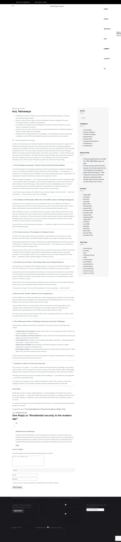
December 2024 (88, 235)
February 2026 (87, 206)
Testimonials (44, 512)
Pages (106, 19)
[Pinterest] (101, 2)
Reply (17, 445)
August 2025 (87, 219)
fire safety (86, 250)
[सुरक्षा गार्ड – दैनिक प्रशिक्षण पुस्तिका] (93, 159)
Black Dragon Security (28, 527)
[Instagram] (98, 2)
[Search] (106, 2)
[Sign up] (88, 512)
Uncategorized (87, 145)
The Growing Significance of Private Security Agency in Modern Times (45, 409)
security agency (87, 259)
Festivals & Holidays (89, 134)
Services (107, 29)
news (84, 253)
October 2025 (87, 215)
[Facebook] (84, 2)
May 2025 (86, 226)
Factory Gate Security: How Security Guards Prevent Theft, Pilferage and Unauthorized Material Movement (74, 518)
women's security (88, 271)
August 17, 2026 (99, 172)
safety (85, 257)
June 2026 (86, 197)
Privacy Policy (44, 514)
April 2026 (86, 201)
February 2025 (87, 233)
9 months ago (30, 431)
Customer (43, 507)
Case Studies (87, 130)
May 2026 (86, 199)
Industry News (87, 136)
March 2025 (86, 230)
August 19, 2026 (70, 512)
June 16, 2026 (97, 181)
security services (88, 264)
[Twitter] (87, 2)
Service (42, 509)
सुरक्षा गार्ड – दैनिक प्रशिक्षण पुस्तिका (73, 509)
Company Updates (88, 132)
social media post (88, 268)
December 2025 (88, 210)
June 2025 (86, 224)
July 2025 (86, 221)
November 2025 (88, 212)
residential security (21, 412)
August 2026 (87, 194)
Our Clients (106, 41)
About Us (43, 505)
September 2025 (88, 217)
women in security (88, 273)
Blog (106, 48)
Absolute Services (21, 431)
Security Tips (87, 139)
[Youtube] (94, 2)
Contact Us (107, 61)
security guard (87, 262)
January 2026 (87, 208)
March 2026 (86, 203)
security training (88, 266)
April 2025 (86, 228)
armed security (87, 248)
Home (106, 9)
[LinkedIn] (91, 2)
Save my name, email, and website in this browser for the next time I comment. (36, 483)
